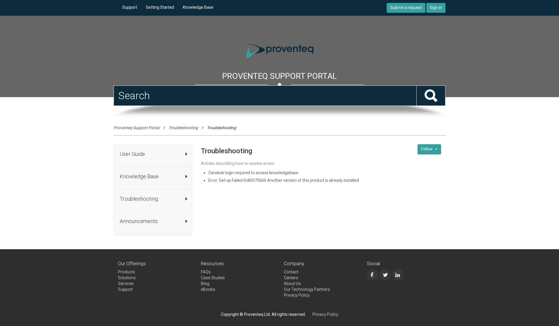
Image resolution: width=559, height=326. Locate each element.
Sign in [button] (436, 7)
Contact (291, 272)
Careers (291, 277)
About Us (292, 283)
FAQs (206, 272)
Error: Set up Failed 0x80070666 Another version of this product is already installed (283, 180)
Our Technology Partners (307, 289)
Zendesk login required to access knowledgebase (253, 172)
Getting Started (160, 7)
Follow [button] (427, 149)
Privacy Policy (297, 295)
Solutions (127, 277)
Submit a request (406, 7)
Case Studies (213, 277)
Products (126, 272)
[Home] (279, 50)
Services (126, 283)
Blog (205, 283)
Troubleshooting (183, 127)
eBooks (208, 289)
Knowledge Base (198, 7)
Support (129, 7)
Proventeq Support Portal (137, 127)
